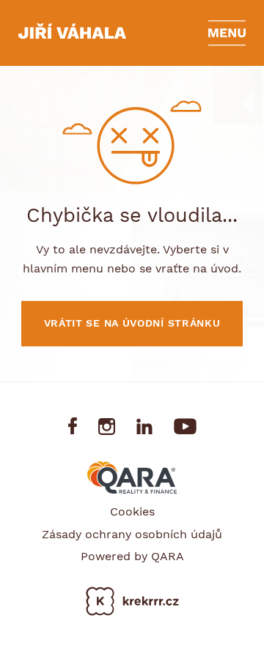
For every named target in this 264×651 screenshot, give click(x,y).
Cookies (132, 511)
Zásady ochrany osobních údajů (132, 534)
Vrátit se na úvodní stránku (132, 323)
